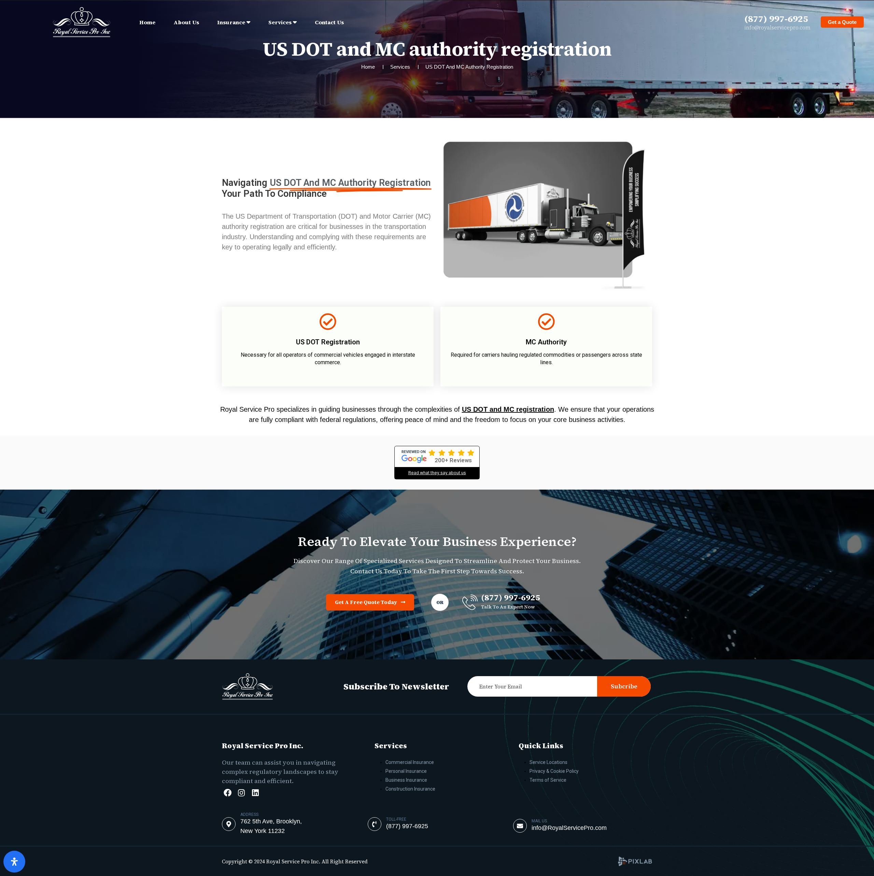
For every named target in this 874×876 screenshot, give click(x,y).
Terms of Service (548, 780)
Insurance (231, 22)
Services (280, 22)
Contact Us (329, 22)
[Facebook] (227, 793)
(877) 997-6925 (776, 18)
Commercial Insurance (409, 762)
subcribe (624, 686)
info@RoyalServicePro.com (569, 827)
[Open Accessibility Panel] (14, 862)
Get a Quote (842, 22)
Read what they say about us (437, 472)
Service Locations (548, 762)
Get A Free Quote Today (366, 602)
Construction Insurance (410, 789)
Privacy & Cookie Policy (554, 771)
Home (147, 22)
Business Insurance (406, 780)
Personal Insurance (406, 771)
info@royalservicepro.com (777, 27)
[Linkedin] (255, 793)
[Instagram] (241, 793)
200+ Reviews (453, 460)
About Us (186, 22)
